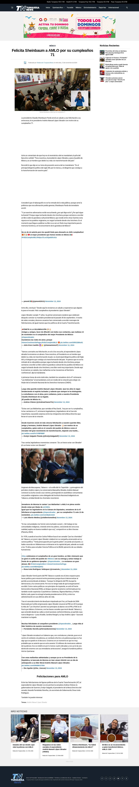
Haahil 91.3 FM (71, 2)
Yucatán (70, 8)
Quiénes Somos (76, 777)
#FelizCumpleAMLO (30, 237)
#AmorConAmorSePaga (31, 342)
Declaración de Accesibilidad (45, 777)
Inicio (48, 8)
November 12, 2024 (66, 345)
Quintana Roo (57, 8)
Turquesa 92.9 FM (103, 2)
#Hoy (24, 556)
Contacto (84, 777)
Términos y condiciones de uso (62, 777)
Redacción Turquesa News (45, 62)
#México (50, 559)
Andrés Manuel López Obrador (37, 702)
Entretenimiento (90, 8)
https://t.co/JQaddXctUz (47, 237)
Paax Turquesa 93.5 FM (119, 2)
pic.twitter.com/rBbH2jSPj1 (32, 567)
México (78, 8)
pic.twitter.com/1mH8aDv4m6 (43, 515)
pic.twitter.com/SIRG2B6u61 (71, 342)
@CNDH (46, 507)
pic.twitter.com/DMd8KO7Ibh (33, 665)
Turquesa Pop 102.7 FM (86, 2)
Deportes (102, 8)
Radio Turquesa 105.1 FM (55, 2)
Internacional (113, 8)
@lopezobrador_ (28, 337)
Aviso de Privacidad (31, 777)
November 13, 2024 (53, 301)
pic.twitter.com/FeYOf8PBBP (33, 433)
